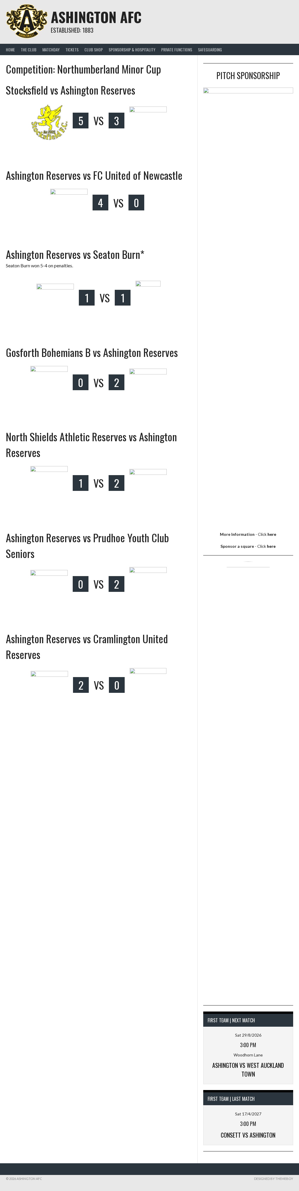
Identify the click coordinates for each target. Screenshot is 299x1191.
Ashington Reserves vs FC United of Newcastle (94, 175)
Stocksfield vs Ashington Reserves (70, 89)
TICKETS (72, 49)
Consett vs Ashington (248, 1135)
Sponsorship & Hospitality (132, 49)
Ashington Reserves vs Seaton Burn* (75, 254)
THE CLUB (28, 49)
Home (10, 49)
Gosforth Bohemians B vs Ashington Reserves (92, 352)
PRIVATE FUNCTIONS (176, 49)
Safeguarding (210, 49)
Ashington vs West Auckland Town (248, 1069)
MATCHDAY (51, 49)
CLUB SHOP (93, 49)
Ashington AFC (96, 16)
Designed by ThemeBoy (273, 1178)
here (271, 534)
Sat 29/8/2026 (248, 1035)
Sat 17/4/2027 (248, 1113)
